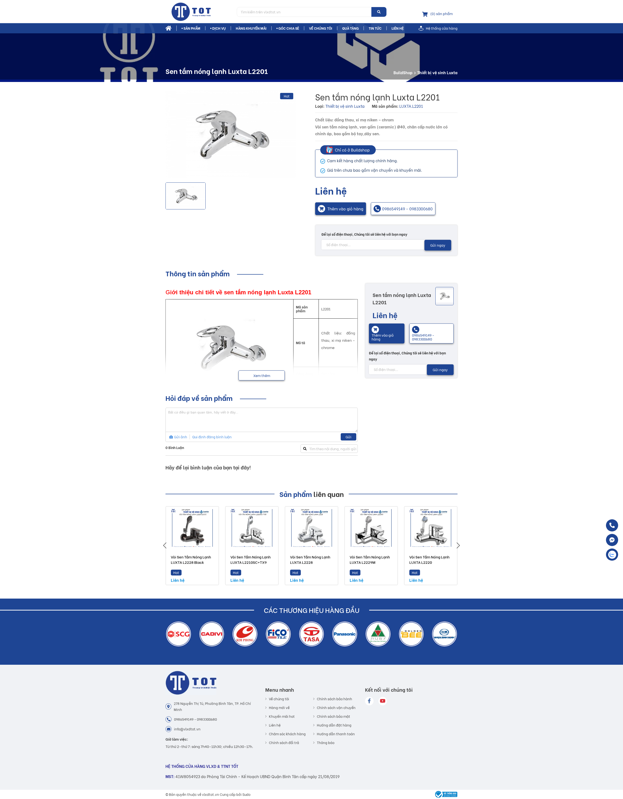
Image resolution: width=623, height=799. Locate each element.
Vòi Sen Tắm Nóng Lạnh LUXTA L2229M (370, 559)
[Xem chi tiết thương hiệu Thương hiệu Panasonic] (311, 634)
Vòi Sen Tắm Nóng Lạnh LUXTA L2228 (310, 559)
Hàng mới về (279, 707)
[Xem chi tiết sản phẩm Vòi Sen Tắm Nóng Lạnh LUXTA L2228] (311, 528)
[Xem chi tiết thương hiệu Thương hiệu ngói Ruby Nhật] (345, 634)
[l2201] (230, 134)
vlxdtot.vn (210, 794)
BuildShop (403, 72)
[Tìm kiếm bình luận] (305, 448)
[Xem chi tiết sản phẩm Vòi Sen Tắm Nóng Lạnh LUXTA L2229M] (371, 528)
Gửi (348, 436)
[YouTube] (382, 701)
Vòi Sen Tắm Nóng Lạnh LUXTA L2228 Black (191, 559)
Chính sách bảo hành (334, 699)
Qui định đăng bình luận (212, 436)
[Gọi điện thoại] (612, 525)
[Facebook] (369, 701)
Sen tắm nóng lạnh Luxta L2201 (402, 298)
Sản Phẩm (191, 28)
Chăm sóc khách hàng (287, 734)
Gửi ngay (437, 245)
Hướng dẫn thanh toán (336, 734)
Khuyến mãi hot (282, 716)
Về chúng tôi (320, 28)
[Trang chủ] (199, 11)
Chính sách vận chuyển (336, 707)
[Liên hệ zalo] (612, 554)
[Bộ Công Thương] (445, 794)
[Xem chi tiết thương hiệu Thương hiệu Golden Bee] (378, 634)
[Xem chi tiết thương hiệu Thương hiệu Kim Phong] (212, 634)
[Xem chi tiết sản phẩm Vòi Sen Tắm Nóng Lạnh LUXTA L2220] (430, 528)
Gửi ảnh (180, 436)
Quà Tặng (350, 28)
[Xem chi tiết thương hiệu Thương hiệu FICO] (245, 634)
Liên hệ (398, 28)
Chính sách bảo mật (333, 716)
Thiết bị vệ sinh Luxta (437, 72)
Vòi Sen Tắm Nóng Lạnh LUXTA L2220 (429, 559)
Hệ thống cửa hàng (442, 28)
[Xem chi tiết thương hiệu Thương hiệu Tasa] (278, 634)
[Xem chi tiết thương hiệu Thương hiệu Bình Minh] (411, 634)
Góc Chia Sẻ (288, 28)
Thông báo (325, 743)
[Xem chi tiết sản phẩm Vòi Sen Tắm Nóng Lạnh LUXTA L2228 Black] (192, 528)
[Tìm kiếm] (378, 12)
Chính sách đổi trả (284, 743)
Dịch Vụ (219, 28)
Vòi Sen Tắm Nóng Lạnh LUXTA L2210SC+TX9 (250, 559)
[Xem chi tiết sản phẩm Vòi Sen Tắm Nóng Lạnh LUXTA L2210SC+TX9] (251, 528)
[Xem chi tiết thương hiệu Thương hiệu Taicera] (444, 634)
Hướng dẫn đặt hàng (334, 725)
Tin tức (375, 28)
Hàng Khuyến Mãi (251, 28)
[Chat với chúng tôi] (612, 540)
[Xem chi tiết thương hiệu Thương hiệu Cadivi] (178, 634)
